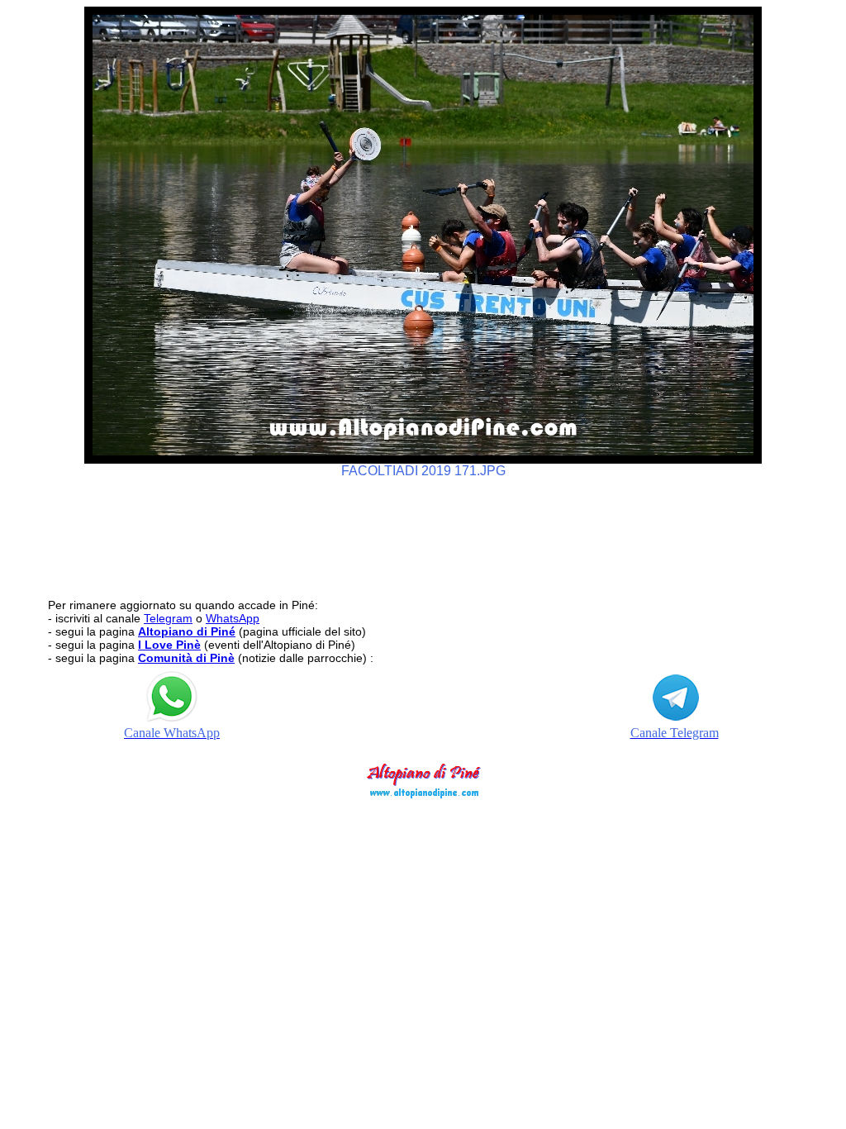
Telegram (168, 618)
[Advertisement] (423, 530)
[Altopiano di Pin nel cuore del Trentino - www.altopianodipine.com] (423, 794)
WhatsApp (232, 618)
